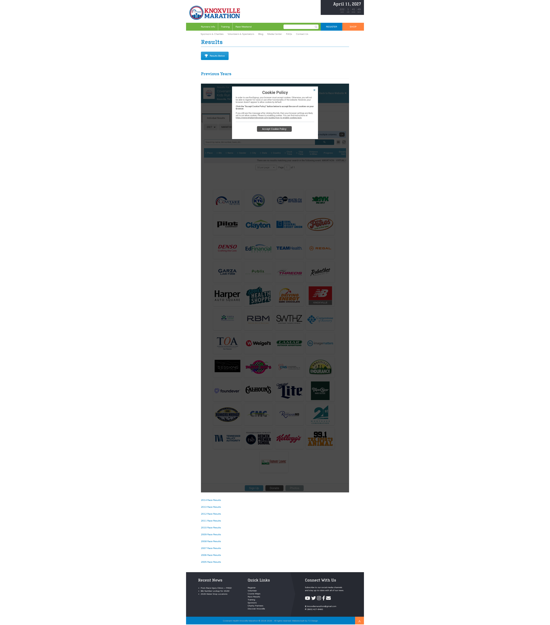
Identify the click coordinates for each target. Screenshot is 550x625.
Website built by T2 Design (305, 621)
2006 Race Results (211, 555)
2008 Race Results (211, 541)
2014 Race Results (211, 500)
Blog (260, 34)
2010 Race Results (211, 527)
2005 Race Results (211, 562)
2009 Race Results (211, 534)
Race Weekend (243, 26)
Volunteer (252, 590)
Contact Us (302, 34)
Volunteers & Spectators (241, 34)
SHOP (353, 26)
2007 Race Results (211, 548)
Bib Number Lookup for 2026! (215, 591)
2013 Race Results (211, 507)
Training (225, 26)
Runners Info (208, 26)
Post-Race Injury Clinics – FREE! (216, 588)
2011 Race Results (211, 520)
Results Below (217, 55)
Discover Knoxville (256, 609)
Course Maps (254, 593)
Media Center (274, 34)
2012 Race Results (211, 513)
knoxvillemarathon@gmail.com (321, 606)
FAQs (289, 34)
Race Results (254, 597)
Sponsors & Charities (212, 34)
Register (252, 587)
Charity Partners (255, 606)
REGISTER (331, 26)
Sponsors (252, 603)
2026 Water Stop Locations (214, 594)
